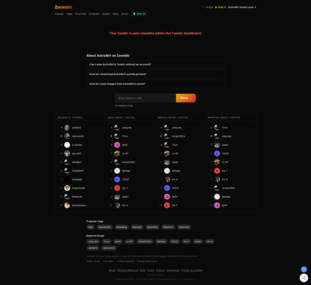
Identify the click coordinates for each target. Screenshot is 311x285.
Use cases (108, 261)
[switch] (139, 14)
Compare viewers (125, 261)
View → (185, 98)
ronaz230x (144, 241)
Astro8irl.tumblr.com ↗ (242, 7)
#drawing (122, 227)
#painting (152, 227)
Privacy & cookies (192, 270)
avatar (163, 256)
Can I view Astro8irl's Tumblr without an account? (120, 64)
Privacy (160, 270)
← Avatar (208, 7)
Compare (94, 13)
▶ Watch (220, 7)
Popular (59, 13)
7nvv (106, 241)
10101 (174, 241)
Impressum (173, 270)
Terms (150, 270)
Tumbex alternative (147, 261)
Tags (69, 13)
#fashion (168, 227)
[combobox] (145, 98)
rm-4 (210, 241)
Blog (115, 13)
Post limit (80, 13)
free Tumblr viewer (109, 256)
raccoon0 (109, 248)
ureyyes (93, 241)
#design (137, 227)
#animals (184, 227)
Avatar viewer (93, 261)
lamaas (161, 241)
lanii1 (118, 241)
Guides (106, 13)
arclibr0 (93, 248)
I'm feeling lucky (124, 105)
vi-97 (130, 241)
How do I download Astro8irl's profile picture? (117, 74)
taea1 (198, 241)
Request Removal (128, 270)
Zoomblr (64, 7)
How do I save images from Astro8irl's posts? (117, 83)
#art (91, 227)
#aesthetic (105, 227)
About (124, 13)
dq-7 (186, 241)
